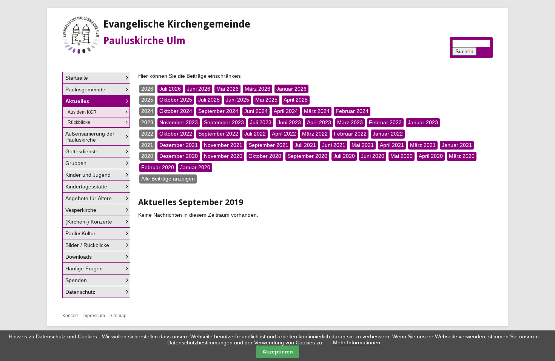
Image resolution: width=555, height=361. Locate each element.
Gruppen (75, 163)
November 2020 (223, 156)
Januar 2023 (423, 122)
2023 (147, 122)
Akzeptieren (277, 352)
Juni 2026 (198, 89)
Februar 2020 (157, 167)
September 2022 (218, 134)
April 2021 (392, 145)
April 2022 (284, 134)
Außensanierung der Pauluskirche (89, 137)
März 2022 (315, 134)
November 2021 (223, 145)
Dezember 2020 (178, 156)
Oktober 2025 (175, 100)
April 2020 (431, 156)
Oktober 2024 (175, 111)
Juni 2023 (289, 122)
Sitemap (117, 315)
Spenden (76, 280)
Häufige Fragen (84, 268)
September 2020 (307, 156)
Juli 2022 (255, 134)
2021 (147, 145)
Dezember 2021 (178, 145)
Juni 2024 (256, 111)
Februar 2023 (385, 122)
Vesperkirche (80, 210)
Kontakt (70, 315)
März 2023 (350, 122)
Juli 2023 (260, 122)
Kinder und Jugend (88, 175)
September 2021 (268, 145)
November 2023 (178, 122)
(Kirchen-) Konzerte (88, 222)
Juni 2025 (237, 100)
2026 (147, 89)
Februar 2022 (350, 134)
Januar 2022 (388, 134)
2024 (147, 111)
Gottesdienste (82, 151)
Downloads (78, 257)
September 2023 (224, 122)
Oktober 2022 (175, 134)
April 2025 (296, 100)
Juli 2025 (209, 100)
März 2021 (423, 145)
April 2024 (286, 111)
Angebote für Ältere (88, 198)
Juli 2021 (305, 145)
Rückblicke (79, 122)
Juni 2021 (333, 145)
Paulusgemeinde (85, 89)
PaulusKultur (80, 233)
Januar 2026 (291, 89)
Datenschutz (80, 292)
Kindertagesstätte (86, 187)
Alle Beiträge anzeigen (168, 179)
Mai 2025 (266, 100)
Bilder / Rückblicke (87, 245)
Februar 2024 (352, 111)
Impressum (93, 315)
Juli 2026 (170, 89)
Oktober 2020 (264, 156)
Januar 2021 (457, 145)
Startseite (76, 78)
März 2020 (462, 156)
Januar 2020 (195, 167)
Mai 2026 (227, 89)
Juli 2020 (344, 156)
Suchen (464, 51)
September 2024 (218, 111)
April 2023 (319, 122)
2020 (147, 156)
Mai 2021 (363, 145)
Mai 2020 (401, 156)
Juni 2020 (372, 156)
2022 (147, 134)
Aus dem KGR (82, 112)
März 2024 (317, 111)
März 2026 (257, 89)
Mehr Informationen (356, 342)
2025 (147, 100)
